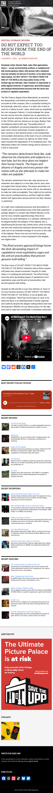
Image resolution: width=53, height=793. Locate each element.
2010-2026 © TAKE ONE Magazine (26, 790)
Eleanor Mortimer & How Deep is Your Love (25, 494)
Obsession (14, 435)
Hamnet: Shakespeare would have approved (26, 612)
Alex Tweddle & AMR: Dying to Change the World (27, 506)
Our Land (14, 470)
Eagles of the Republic (18, 447)
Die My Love (15, 600)
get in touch (33, 761)
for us (20, 761)
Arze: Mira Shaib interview (19, 529)
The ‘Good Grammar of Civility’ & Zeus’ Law (25, 564)
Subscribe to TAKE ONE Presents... (26, 406)
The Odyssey (15, 459)
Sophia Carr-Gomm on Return (21, 517)
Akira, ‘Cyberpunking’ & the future (22, 576)
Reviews (25, 40)
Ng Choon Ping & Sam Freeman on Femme (25, 541)
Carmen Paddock (28, 58)
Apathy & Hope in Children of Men (22, 588)
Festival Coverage (10, 40)
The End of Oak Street (18, 423)
